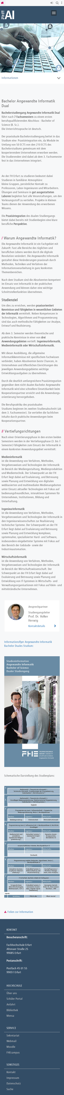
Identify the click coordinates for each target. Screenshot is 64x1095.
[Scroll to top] (53, 1084)
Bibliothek (12, 1010)
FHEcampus (13, 1052)
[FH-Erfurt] (8, 14)
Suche (10, 1089)
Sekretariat (13, 1035)
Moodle (11, 1047)
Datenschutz (14, 1083)
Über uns (12, 993)
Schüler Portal (14, 999)
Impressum (13, 1078)
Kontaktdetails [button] (36, 626)
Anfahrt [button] (11, 1004)
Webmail (11, 1041)
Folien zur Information (20, 912)
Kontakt (11, 1072)
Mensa (10, 1016)
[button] (52, 3)
